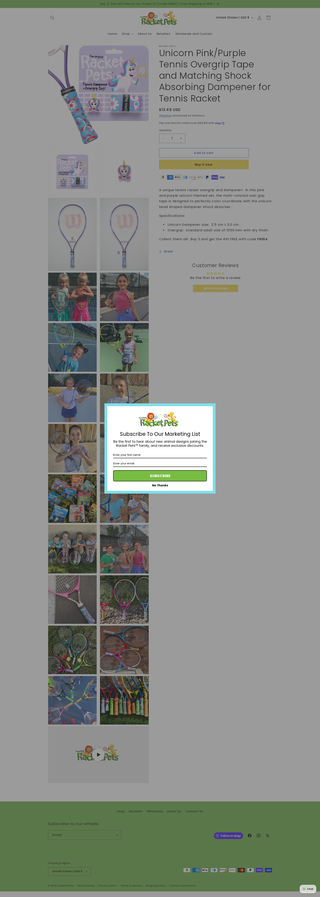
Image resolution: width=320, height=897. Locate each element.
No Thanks (160, 485)
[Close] (211, 407)
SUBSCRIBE (160, 475)
